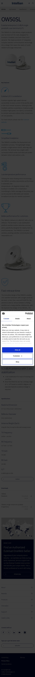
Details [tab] (17, 318)
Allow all (17, 350)
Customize (16, 356)
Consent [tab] (6, 318)
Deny (17, 362)
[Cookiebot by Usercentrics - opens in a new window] (25, 313)
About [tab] (29, 318)
